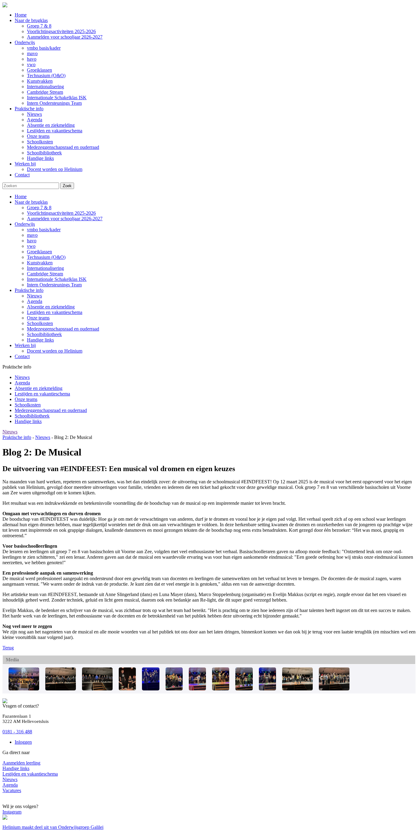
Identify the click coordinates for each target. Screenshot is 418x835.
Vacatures (11, 790)
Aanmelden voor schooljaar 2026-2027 (65, 218)
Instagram (11, 811)
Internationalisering (45, 268)
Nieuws (34, 295)
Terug (8, 647)
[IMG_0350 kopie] (243, 688)
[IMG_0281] (60, 688)
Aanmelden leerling (21, 762)
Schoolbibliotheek (44, 334)
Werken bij (25, 345)
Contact (22, 356)
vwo (31, 246)
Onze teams (38, 317)
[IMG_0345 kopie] (220, 688)
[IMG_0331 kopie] (197, 688)
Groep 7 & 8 (39, 207)
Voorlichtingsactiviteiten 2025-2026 (61, 213)
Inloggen (23, 742)
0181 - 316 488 (17, 731)
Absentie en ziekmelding (51, 306)
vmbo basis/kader (44, 229)
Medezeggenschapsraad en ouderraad (63, 328)
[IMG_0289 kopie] (150, 688)
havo (31, 240)
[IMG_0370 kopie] (334, 688)
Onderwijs (25, 224)
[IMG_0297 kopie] (127, 688)
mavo (32, 235)
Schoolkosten (40, 323)
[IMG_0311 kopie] (97, 688)
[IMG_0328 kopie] (174, 688)
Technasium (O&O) (46, 257)
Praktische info (29, 290)
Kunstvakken (40, 262)
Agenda (34, 301)
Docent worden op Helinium (54, 350)
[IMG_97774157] (24, 688)
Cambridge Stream (45, 273)
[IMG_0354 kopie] (267, 688)
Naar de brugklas (31, 202)
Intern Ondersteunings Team (54, 284)
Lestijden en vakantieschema (54, 312)
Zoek (67, 185)
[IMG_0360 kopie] (297, 688)
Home (21, 196)
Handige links (40, 339)
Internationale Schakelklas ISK (57, 279)
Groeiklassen (39, 251)
